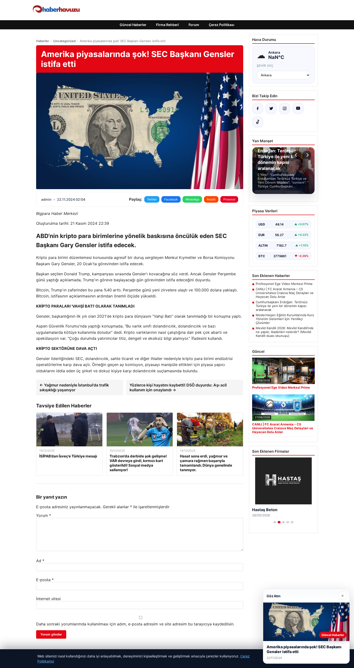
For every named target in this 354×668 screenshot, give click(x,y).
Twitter (152, 199)
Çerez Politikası (221, 25)
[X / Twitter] (271, 108)
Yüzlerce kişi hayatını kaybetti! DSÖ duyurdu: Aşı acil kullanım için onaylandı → (178, 387)
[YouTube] (298, 108)
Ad (40, 560)
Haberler (42, 41)
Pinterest (229, 199)
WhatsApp (192, 199)
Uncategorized (64, 41)
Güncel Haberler (133, 25)
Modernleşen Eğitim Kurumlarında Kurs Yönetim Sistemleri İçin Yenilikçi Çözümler (285, 319)
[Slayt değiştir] (274, 522)
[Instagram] (284, 108)
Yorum (43, 515)
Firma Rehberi (167, 25)
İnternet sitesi (48, 598)
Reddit (211, 199)
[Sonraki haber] (307, 155)
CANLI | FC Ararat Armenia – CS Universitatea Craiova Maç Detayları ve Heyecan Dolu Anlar (285, 293)
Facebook (171, 199)
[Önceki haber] (297, 155)
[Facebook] (257, 108)
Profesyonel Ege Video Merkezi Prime (284, 284)
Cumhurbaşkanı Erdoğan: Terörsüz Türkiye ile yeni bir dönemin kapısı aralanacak (282, 306)
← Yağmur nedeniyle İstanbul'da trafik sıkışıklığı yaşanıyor (74, 387)
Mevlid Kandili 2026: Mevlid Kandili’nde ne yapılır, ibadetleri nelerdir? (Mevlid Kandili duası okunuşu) (285, 332)
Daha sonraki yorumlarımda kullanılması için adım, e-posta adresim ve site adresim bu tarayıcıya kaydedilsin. (135, 624)
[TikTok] (257, 122)
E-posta (45, 579)
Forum (194, 25)
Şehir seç (265, 65)
